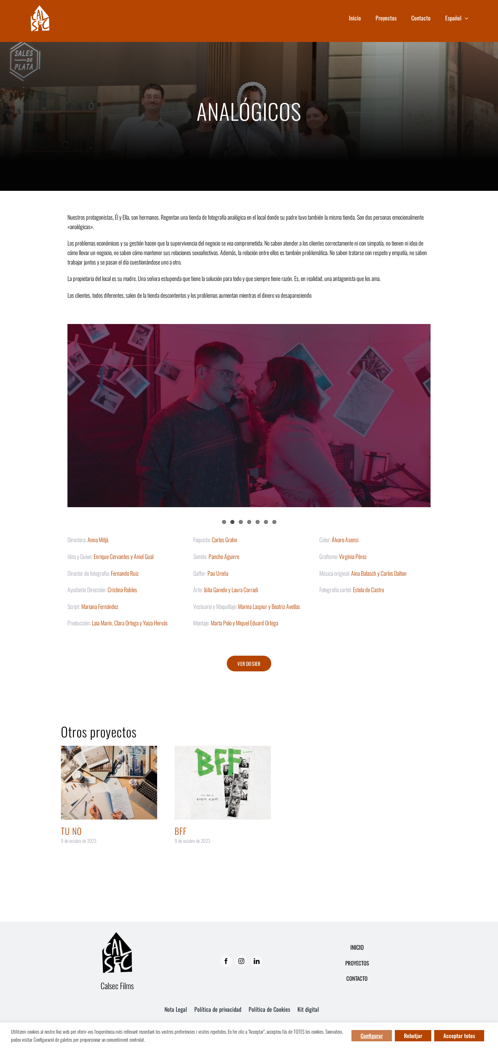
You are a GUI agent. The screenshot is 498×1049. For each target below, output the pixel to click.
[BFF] (223, 782)
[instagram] (241, 961)
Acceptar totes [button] (459, 1035)
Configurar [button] (372, 1035)
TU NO (71, 830)
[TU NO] (109, 782)
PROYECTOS (357, 963)
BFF (181, 830)
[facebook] (226, 961)
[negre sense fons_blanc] (40, 7)
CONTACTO (356, 978)
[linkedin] (256, 961)
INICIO (357, 947)
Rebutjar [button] (413, 1035)
